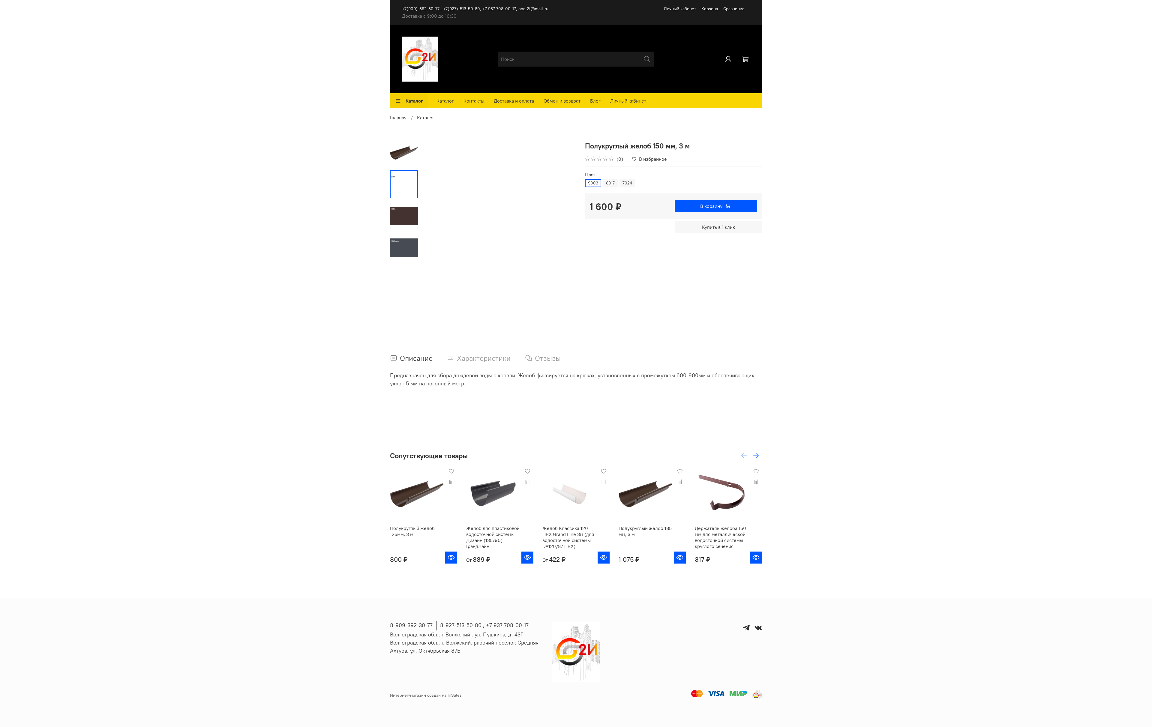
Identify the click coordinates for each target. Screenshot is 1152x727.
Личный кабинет (680, 8)
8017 (610, 183)
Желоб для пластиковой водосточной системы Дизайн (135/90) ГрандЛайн (493, 537)
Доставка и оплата (514, 101)
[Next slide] (564, 216)
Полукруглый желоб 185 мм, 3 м (645, 531)
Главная (398, 118)
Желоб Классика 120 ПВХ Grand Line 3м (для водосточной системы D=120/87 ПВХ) (568, 537)
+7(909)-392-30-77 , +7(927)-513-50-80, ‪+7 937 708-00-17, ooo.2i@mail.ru (475, 8)
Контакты (474, 101)
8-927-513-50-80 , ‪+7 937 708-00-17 (484, 625)
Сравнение (734, 8)
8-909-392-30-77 (411, 625)
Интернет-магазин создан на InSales (426, 695)
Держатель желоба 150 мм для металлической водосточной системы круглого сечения (720, 537)
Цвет (590, 174)
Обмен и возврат (562, 101)
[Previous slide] (433, 216)
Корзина (709, 8)
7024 (627, 183)
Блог (595, 101)
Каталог (414, 101)
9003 (593, 183)
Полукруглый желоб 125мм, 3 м (412, 531)
